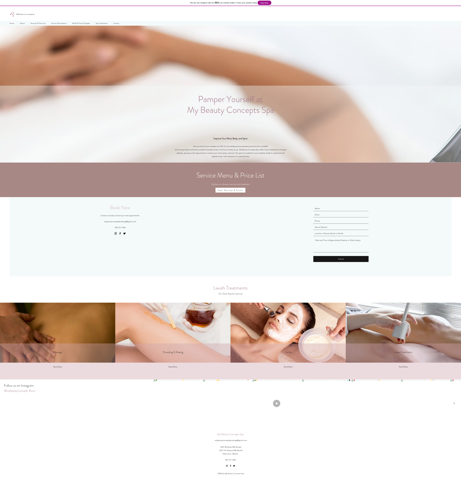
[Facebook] (120, 233)
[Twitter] (124, 233)
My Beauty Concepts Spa (230, 434)
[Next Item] (454, 403)
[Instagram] (115, 233)
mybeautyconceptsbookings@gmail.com (120, 221)
